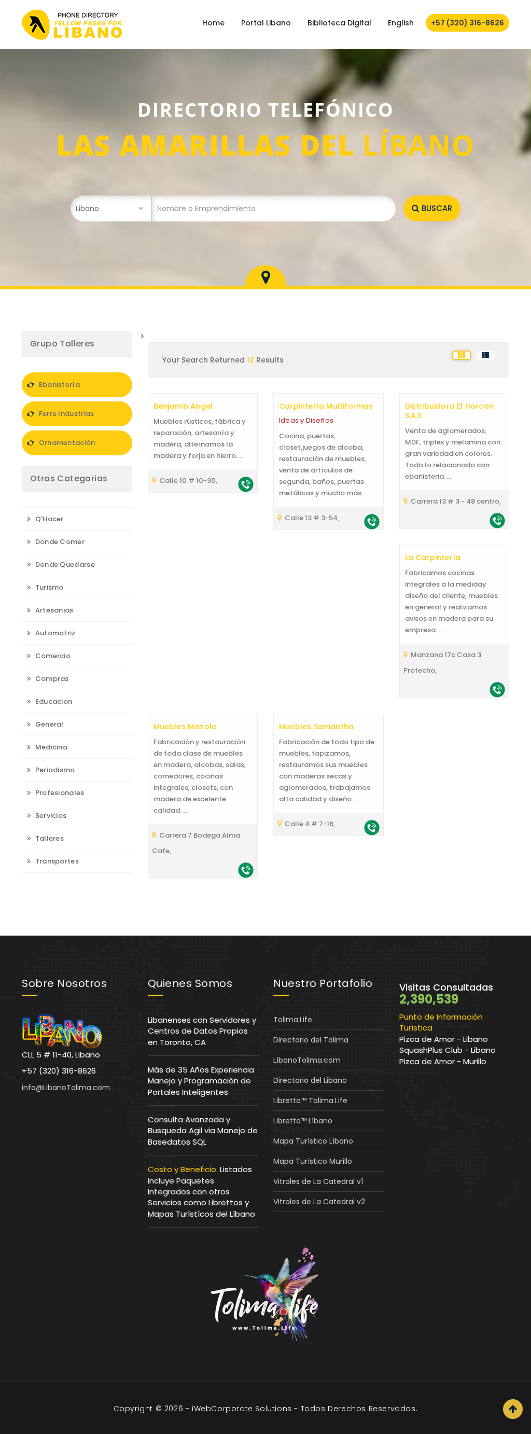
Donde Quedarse (64, 564)
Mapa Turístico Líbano (313, 1141)
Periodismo (54, 770)
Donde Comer (59, 542)
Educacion (52, 701)
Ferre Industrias (65, 414)
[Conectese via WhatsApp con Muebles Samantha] (372, 827)
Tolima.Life (292, 1019)
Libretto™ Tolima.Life (310, 1100)
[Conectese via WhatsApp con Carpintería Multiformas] (372, 521)
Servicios (49, 815)
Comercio (52, 656)
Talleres (48, 838)
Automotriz (54, 633)
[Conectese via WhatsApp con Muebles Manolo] (246, 869)
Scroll (512, 1409)
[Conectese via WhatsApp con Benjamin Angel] (246, 484)
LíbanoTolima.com (307, 1060)
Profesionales (58, 793)
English (401, 23)
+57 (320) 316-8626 (467, 23)
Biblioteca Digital (339, 23)
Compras (50, 679)
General (48, 724)
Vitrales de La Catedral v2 (319, 1201)
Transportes (56, 861)
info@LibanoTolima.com (66, 1087)
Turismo (48, 587)
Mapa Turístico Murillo (312, 1161)
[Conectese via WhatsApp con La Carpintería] (497, 689)
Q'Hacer (48, 519)
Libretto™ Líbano (302, 1121)
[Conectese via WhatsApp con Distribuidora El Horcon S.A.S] (497, 520)
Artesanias (53, 610)
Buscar (437, 208)
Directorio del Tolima (310, 1040)
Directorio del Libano (310, 1080)
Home (213, 23)
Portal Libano (266, 23)
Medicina (50, 747)
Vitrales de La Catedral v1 (318, 1181)
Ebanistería (58, 384)
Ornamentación (66, 443)
